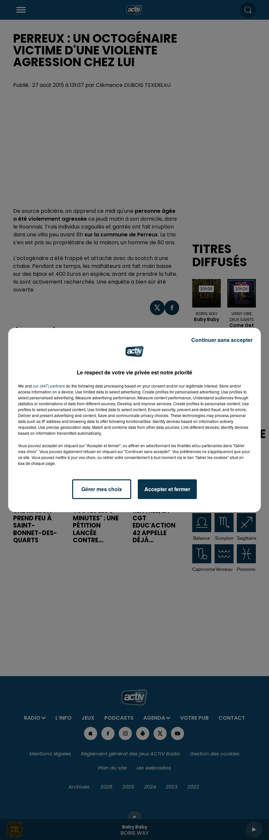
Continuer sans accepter (222, 340)
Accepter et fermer (167, 489)
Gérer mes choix (101, 489)
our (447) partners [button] (49, 386)
